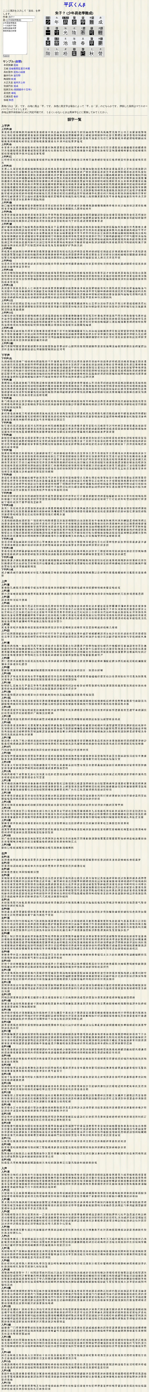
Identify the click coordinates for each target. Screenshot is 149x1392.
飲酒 (13, 79)
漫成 (16, 86)
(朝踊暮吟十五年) (22, 89)
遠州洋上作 (19, 82)
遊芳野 (17, 75)
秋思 (11, 100)
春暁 (13, 93)
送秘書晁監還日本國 (19, 68)
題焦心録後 (19, 72)
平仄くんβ (74, 4)
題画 (16, 65)
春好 (16, 96)
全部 (18, 61)
